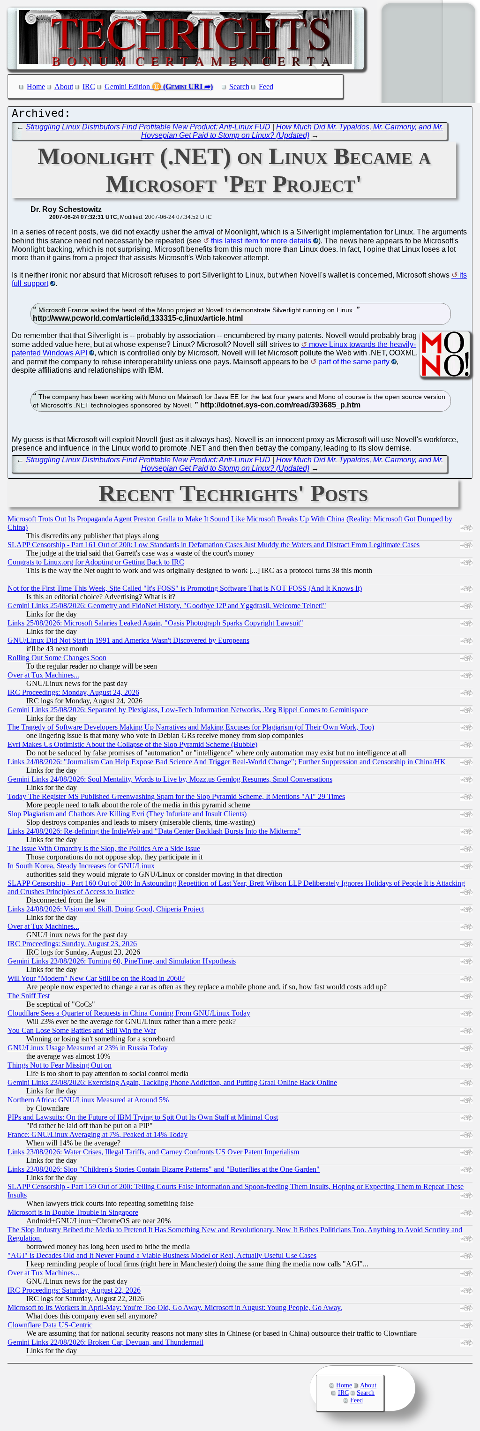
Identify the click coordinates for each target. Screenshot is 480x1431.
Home (36, 86)
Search (239, 86)
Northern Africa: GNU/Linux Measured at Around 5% (88, 1100)
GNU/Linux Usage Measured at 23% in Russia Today (88, 1048)
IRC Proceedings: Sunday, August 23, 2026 (72, 944)
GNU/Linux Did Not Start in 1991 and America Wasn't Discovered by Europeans (128, 640)
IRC (88, 86)
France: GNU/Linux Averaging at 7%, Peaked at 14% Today (98, 1134)
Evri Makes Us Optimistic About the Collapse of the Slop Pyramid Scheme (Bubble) (132, 744)
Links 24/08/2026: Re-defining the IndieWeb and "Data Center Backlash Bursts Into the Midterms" (154, 831)
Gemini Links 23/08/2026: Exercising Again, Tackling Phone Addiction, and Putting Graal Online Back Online (172, 1082)
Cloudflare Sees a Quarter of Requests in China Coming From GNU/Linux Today (129, 1013)
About (63, 86)
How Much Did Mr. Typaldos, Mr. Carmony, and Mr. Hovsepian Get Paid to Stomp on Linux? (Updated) (292, 131)
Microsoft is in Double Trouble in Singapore (73, 1212)
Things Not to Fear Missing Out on (60, 1065)
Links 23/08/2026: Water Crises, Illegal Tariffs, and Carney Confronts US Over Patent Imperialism (153, 1152)
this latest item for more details (261, 241)
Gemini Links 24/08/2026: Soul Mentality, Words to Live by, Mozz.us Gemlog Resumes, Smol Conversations (170, 779)
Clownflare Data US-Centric (50, 1325)
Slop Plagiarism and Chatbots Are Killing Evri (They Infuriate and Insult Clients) (127, 814)
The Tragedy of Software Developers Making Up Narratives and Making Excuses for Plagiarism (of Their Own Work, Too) (191, 727)
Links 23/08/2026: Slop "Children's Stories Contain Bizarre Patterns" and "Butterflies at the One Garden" (164, 1169)
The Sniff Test (29, 996)
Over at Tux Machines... (43, 675)
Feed (266, 86)
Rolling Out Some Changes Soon (57, 658)
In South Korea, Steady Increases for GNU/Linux (81, 866)
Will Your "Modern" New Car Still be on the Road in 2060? (96, 978)
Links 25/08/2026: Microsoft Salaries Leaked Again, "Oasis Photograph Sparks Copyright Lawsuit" (155, 623)
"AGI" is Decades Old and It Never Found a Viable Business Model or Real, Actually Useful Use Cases (162, 1255)
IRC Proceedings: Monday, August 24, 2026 (73, 692)
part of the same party (354, 362)
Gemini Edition (127, 86)
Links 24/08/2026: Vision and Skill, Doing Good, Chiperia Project (106, 909)
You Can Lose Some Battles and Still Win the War (82, 1030)
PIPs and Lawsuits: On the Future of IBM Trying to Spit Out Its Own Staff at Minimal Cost (143, 1117)
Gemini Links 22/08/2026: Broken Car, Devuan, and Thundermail (105, 1342)
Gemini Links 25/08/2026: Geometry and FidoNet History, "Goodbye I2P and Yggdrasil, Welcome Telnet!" (167, 606)
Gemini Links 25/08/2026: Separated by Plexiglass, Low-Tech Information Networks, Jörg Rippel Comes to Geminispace (188, 710)
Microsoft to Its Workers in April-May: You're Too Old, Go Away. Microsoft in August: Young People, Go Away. (175, 1307)
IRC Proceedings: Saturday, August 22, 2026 (74, 1290)
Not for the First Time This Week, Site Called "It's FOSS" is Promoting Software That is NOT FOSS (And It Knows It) (185, 588)
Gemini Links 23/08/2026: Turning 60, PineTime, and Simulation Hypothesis (122, 961)
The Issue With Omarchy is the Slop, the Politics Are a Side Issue (104, 848)
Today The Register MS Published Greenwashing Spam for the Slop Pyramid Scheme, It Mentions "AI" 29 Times (176, 796)
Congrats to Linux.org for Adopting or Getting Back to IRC (96, 562)
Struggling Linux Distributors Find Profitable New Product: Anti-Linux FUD (148, 127)
